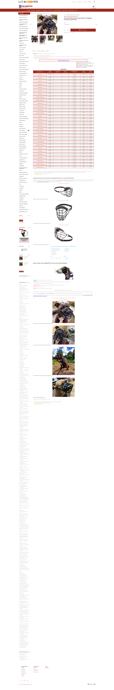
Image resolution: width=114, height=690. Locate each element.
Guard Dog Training (22, 385)
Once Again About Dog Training (24, 429)
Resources (21, 300)
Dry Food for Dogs (22, 565)
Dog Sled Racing (22, 363)
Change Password (35, 670)
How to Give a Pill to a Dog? (23, 404)
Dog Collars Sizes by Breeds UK (24, 584)
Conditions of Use (23, 673)
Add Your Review (72, 32)
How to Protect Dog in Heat (23, 534)
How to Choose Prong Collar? (24, 397)
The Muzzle (21, 564)
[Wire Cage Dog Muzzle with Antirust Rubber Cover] (63, 234)
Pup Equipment (22, 436)
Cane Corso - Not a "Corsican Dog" (24, 324)
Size (64, 22)
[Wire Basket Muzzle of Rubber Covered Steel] (63, 211)
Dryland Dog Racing (22, 377)
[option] (34, 39)
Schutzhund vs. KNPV (23, 442)
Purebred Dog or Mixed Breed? (24, 552)
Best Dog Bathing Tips (23, 496)
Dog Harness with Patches (23, 358)
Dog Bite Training (22, 337)
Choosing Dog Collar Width (23, 334)
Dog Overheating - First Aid (23, 517)
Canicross (21, 325)
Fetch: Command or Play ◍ (23, 628)
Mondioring (21, 427)
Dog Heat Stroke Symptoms (24, 513)
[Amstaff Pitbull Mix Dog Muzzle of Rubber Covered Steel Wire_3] (59, 39)
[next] (96, 24)
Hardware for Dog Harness (23, 388)
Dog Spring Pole (22, 364)
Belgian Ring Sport (22, 307)
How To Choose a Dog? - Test (24, 394)
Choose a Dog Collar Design (24, 328)
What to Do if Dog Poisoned (24, 562)
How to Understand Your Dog (24, 417)
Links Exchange (22, 573)
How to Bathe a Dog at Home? (24, 524)
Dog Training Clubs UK (23, 288)
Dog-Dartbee (22, 372)
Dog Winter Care (22, 523)
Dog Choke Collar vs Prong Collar (24, 341)
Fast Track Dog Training (23, 380)
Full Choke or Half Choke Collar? (24, 381)
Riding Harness (22, 439)
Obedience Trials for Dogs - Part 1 (24, 548)
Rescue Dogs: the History (23, 438)
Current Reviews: (66, 32)
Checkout (85, 1)
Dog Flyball (21, 351)
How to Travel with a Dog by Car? (24, 416)
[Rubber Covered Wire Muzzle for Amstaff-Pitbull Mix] (63, 334)
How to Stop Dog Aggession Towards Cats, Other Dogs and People (24, 536)
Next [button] (29, 236)
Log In (90, 1)
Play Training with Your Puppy (24, 612)
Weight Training (22, 473)
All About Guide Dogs (23, 493)
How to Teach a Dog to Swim (24, 539)
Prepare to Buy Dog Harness (24, 589)
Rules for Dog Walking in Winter (24, 611)
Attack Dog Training (22, 306)
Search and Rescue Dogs (23, 445)
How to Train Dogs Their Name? (24, 412)
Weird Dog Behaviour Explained (24, 561)
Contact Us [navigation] (74, 1)
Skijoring (21, 302)
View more (21, 271)
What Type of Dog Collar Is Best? (24, 482)
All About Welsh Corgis (23, 494)
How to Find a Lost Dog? (23, 403)
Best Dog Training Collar (23, 310)
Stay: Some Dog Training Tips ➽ (24, 625)
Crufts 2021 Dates (22, 287)
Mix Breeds (34, 13)
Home (31, 13)
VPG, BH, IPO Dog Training (23, 472)
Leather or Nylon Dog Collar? (24, 421)
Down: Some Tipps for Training (24, 623)
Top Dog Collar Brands (23, 463)
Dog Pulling (21, 360)
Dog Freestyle (22, 352)
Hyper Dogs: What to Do (23, 543)
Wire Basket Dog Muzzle (23, 583)
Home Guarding (22, 593)
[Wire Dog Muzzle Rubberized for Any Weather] (63, 191)
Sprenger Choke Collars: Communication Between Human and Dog (24, 453)
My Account (80, 1)
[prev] (31, 24)
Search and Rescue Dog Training (24, 443)
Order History (35, 669)
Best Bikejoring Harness (23, 308)
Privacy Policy (23, 670)
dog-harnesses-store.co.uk (28, 684)
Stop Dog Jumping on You (23, 554)
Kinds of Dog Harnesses (23, 597)
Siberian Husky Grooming (23, 553)
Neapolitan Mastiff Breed (23, 546)
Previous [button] (19, 236)
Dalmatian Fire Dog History (23, 336)
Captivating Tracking (23, 588)
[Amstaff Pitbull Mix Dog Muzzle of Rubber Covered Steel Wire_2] (51, 38)
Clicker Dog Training (22, 501)
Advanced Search (21, 222)
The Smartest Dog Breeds (23, 558)
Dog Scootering (22, 362)
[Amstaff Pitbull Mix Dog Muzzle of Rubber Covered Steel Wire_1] (43, 40)
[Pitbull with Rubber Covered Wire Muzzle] (63, 387)
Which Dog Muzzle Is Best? (23, 483)
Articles (21, 284)
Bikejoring (21, 318)
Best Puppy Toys (22, 314)
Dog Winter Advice (22, 521)
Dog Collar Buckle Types (23, 342)
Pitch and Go (21, 433)
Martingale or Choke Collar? (24, 424)
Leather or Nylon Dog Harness (24, 422)
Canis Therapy (22, 327)
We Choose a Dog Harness (23, 566)
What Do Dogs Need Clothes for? (24, 568)
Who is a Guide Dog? (22, 484)
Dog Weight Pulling (22, 520)
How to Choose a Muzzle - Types (24, 395)
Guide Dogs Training (22, 386)
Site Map (22, 674)
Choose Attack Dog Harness (24, 329)
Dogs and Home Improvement (24, 373)
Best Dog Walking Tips (23, 311)
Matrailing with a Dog (23, 647)
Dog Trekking (22, 366)
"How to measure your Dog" (63, 60)
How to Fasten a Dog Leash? (24, 533)
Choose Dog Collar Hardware (24, 331)
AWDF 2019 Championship (23, 285)
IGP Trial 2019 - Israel (23, 294)
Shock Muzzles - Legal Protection (24, 448)
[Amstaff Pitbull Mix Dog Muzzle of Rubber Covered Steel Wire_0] (34, 39)
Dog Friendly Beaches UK (23, 601)
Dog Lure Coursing (22, 359)
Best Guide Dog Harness (23, 312)
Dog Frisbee (21, 354)
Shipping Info (23, 669)
